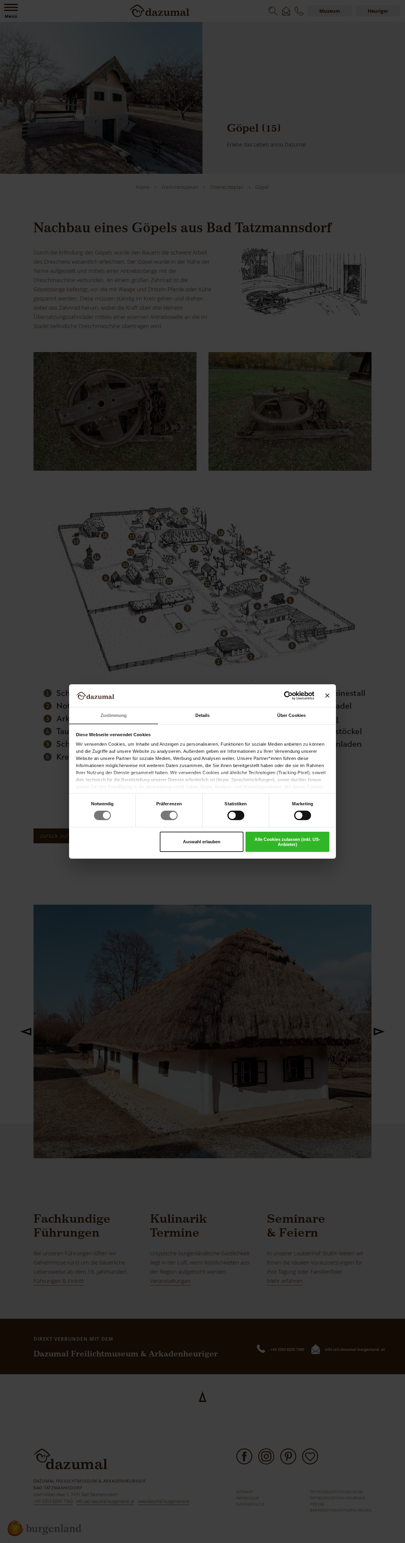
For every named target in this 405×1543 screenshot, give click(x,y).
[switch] (169, 815)
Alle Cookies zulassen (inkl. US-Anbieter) (287, 842)
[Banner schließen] (327, 695)
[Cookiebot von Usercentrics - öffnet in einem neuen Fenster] (288, 695)
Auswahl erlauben (201, 841)
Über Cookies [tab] (291, 715)
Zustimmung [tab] (114, 715)
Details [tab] (202, 715)
